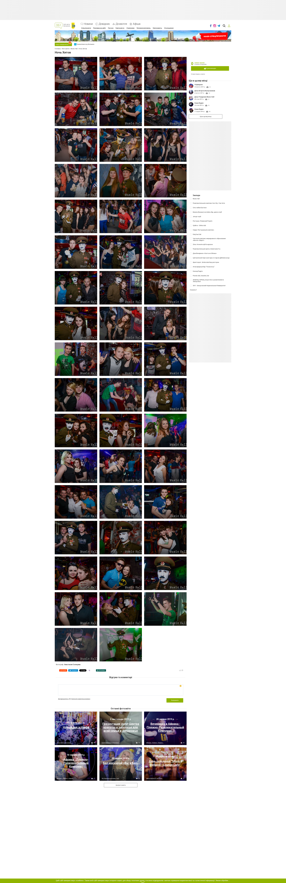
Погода (110, 28)
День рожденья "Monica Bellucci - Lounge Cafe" (165, 763)
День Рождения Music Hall (204, 97)
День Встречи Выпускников (204, 91)
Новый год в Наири (76, 727)
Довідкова (130, 28)
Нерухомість (157, 28)
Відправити (175, 700)
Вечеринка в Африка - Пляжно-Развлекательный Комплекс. (165, 727)
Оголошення (168, 28)
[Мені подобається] (180, 670)
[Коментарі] (182, 670)
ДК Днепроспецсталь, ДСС (110, 778)
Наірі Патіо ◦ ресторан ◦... (64, 742)
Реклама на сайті (99, 28)
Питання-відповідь (144, 28)
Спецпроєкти (86, 28)
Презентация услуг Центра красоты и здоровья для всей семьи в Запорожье (120, 727)
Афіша (136, 23)
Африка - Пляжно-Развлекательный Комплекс (76, 763)
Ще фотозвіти (121, 785)
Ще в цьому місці (205, 116)
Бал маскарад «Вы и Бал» (120, 763)
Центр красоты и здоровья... (111, 742)
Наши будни (198, 103)
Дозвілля (121, 23)
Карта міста (120, 28)
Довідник (104, 23)
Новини (88, 23)
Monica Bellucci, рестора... (154, 778)
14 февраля (198, 84)
